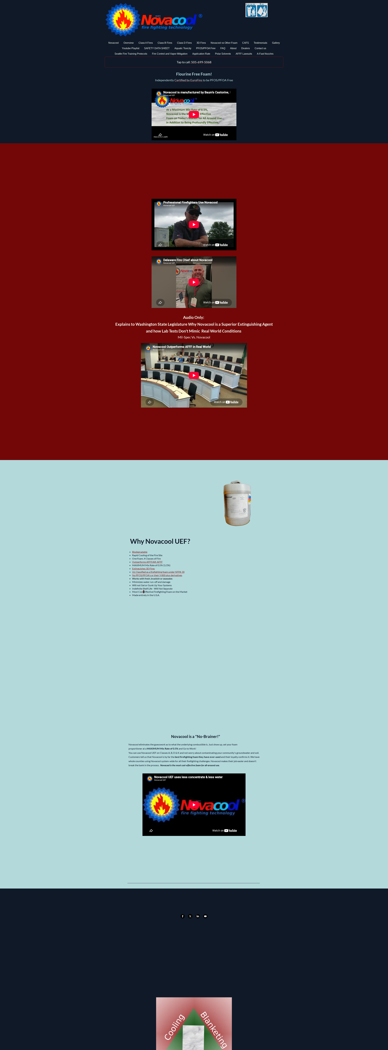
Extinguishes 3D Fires (143, 568)
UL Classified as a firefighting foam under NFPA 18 (158, 571)
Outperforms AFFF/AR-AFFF (147, 561)
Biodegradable (139, 551)
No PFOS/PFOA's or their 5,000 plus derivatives (157, 575)
